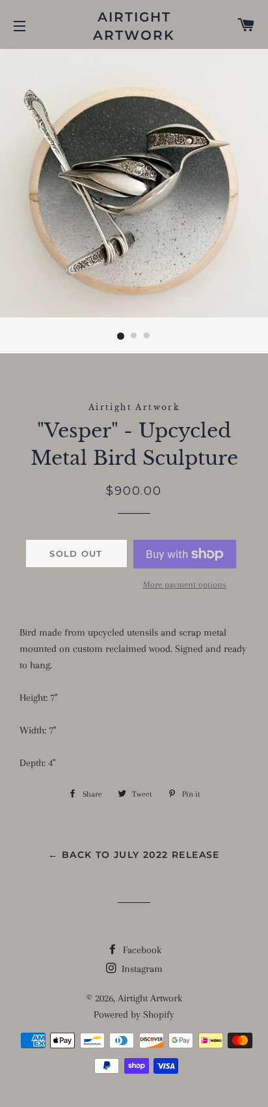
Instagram (141, 969)
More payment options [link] (184, 584)
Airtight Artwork (134, 26)
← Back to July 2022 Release (134, 855)
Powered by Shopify (134, 1014)
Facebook (140, 950)
